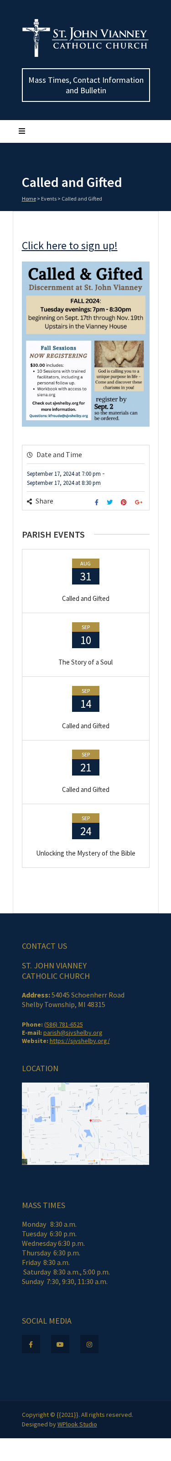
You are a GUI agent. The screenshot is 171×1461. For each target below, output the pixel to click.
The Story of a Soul (85, 662)
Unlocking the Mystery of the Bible (85, 853)
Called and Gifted (85, 598)
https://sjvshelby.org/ (80, 1041)
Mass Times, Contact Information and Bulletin (86, 85)
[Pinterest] (125, 502)
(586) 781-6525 (63, 1024)
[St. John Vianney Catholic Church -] (86, 55)
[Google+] (140, 502)
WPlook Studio (77, 1424)
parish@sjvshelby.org (73, 1032)
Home (29, 198)
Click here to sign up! (70, 245)
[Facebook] (98, 502)
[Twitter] (111, 502)
